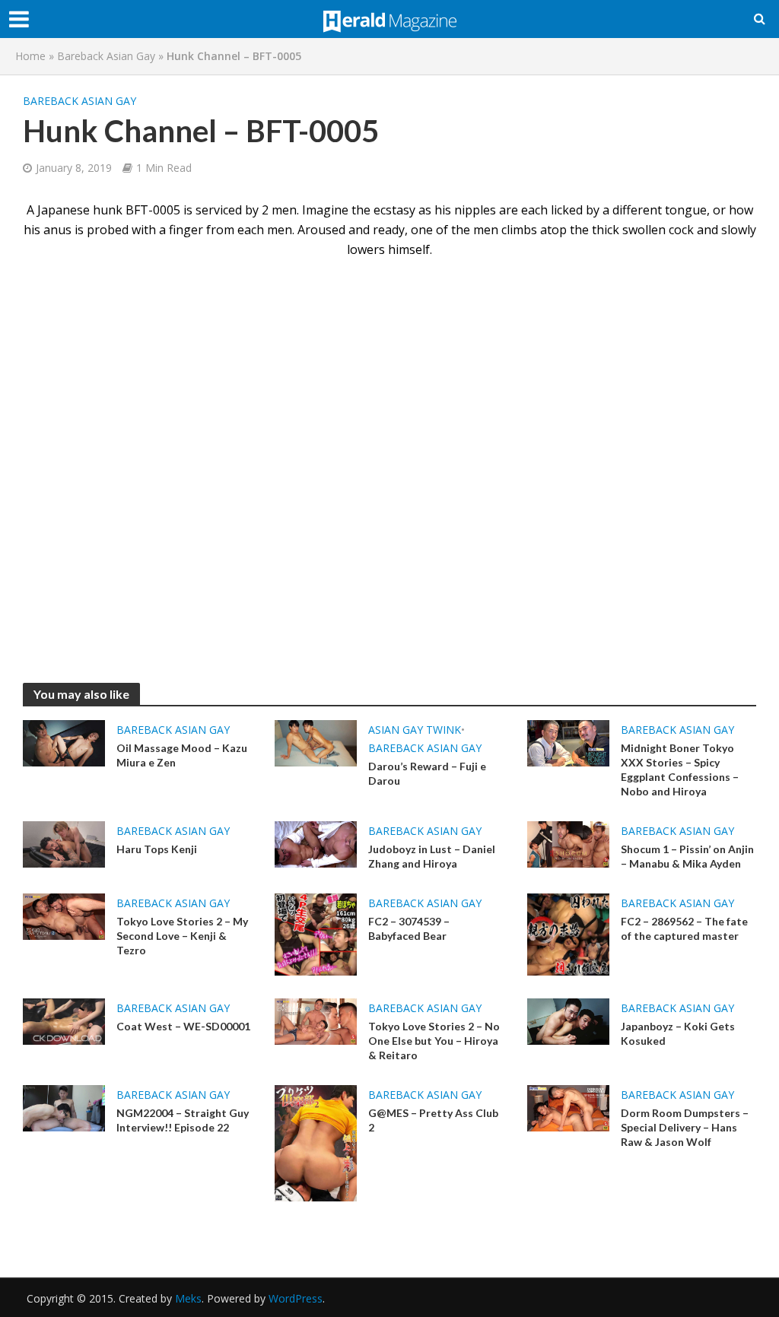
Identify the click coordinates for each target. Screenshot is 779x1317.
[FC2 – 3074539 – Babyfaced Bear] (316, 933)
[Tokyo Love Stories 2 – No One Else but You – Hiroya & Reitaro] (316, 1020)
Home (30, 56)
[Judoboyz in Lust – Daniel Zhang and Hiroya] (316, 843)
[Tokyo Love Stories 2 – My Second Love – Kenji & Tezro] (64, 915)
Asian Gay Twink (414, 729)
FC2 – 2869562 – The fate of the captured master (684, 928)
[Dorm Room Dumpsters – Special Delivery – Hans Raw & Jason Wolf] (568, 1107)
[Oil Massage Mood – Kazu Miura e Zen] (64, 742)
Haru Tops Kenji (156, 849)
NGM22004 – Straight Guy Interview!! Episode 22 (182, 1120)
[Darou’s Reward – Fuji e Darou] (316, 742)
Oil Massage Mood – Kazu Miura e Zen (181, 755)
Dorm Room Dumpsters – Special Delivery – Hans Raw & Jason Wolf (685, 1127)
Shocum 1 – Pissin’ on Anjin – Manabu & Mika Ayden (687, 856)
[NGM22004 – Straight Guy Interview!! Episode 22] (64, 1107)
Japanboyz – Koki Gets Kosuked (678, 1033)
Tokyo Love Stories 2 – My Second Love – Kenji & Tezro (182, 936)
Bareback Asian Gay (106, 56)
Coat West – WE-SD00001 (183, 1026)
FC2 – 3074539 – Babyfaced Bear (409, 928)
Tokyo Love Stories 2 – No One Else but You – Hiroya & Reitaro (434, 1041)
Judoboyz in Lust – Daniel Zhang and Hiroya (431, 856)
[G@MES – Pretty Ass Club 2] (316, 1142)
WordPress (296, 1298)
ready (389, 229)
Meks (188, 1298)
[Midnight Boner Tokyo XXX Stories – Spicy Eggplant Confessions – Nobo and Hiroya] (568, 742)
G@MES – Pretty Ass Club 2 (433, 1120)
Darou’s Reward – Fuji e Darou (427, 773)
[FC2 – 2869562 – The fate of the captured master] (568, 933)
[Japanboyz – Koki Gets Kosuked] (568, 1020)
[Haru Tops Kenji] (64, 843)
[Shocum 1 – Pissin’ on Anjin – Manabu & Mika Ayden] (568, 843)
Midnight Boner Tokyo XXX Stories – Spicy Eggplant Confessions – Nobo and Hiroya (680, 769)
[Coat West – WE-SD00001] (64, 1020)
